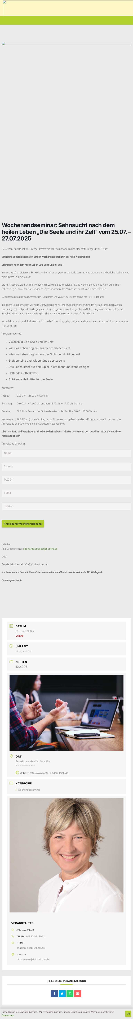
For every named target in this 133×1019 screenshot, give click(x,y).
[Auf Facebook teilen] (54, 993)
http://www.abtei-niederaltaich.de (49, 772)
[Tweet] (62, 993)
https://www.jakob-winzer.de (33, 959)
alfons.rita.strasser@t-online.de (40, 548)
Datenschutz (8, 1015)
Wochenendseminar (29, 789)
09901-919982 (36, 936)
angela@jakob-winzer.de (31, 947)
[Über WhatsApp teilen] (69, 993)
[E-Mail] (77, 993)
